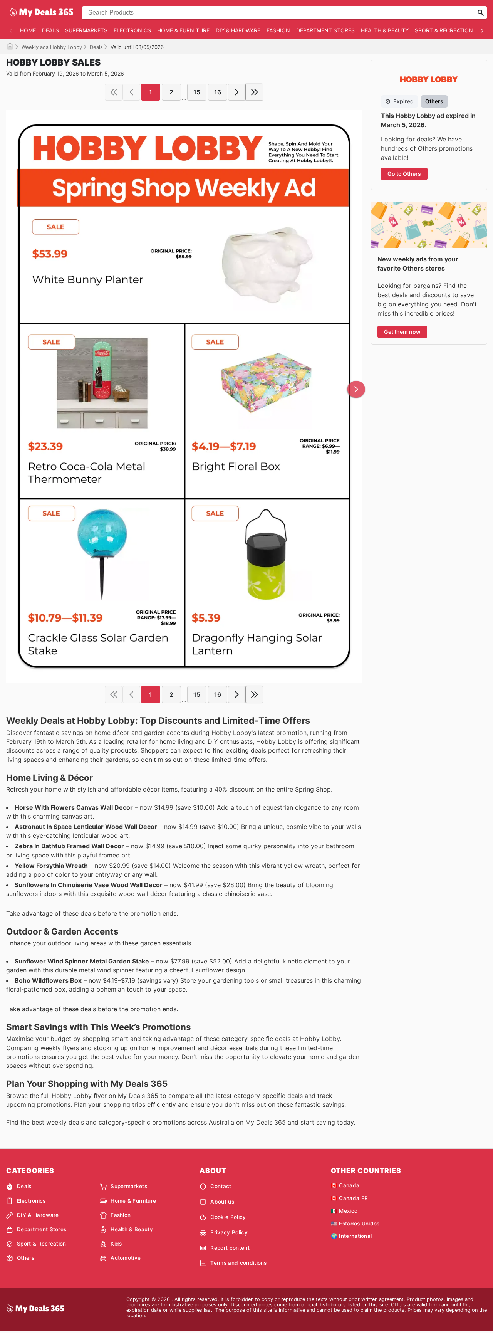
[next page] (237, 92)
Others (25, 1258)
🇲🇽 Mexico (344, 1211)
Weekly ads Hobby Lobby (52, 47)
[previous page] (131, 92)
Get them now (402, 331)
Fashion (278, 30)
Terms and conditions (238, 1263)
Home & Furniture (183, 30)
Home (28, 30)
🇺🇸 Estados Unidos (355, 1223)
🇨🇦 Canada (345, 1185)
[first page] (113, 92)
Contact (220, 1186)
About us (222, 1202)
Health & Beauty (385, 30)
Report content (229, 1248)
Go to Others (404, 173)
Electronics (132, 30)
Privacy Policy (228, 1232)
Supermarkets (86, 30)
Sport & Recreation (444, 30)
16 (217, 92)
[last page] (254, 92)
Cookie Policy (228, 1217)
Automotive (126, 1258)
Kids (116, 1244)
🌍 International (351, 1236)
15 (196, 92)
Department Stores (325, 30)
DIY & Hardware (238, 30)
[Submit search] (481, 13)
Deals (50, 30)
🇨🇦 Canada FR (349, 1198)
